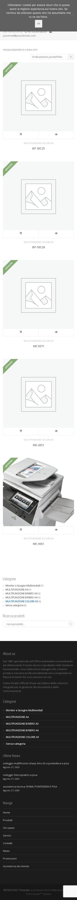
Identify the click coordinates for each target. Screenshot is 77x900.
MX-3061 (38, 544)
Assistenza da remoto (16, 866)
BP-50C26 (38, 247)
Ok (38, 23)
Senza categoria (14, 605)
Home (6, 812)
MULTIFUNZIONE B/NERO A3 (21, 593)
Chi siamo (9, 828)
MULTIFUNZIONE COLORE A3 (39, 143)
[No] (72, 16)
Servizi (7, 835)
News (6, 851)
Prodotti (7, 820)
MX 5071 (38, 346)
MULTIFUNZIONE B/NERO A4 (21, 597)
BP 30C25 (38, 148)
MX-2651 (38, 445)
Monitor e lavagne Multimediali (23, 585)
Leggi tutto (20, 135)
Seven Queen (41, 894)
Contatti (7, 843)
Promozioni (10, 858)
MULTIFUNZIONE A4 (17, 589)
